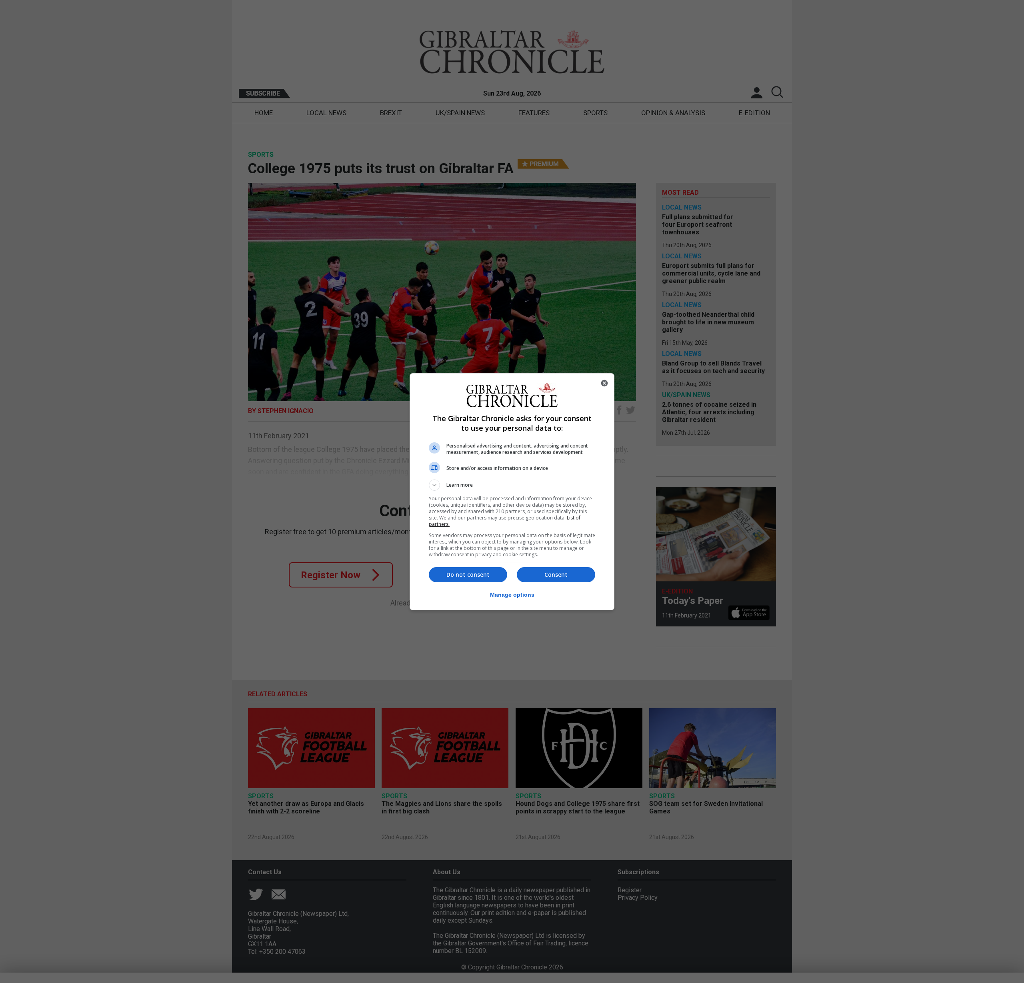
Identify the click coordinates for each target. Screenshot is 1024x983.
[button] (512, 485)
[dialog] (512, 491)
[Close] (604, 383)
